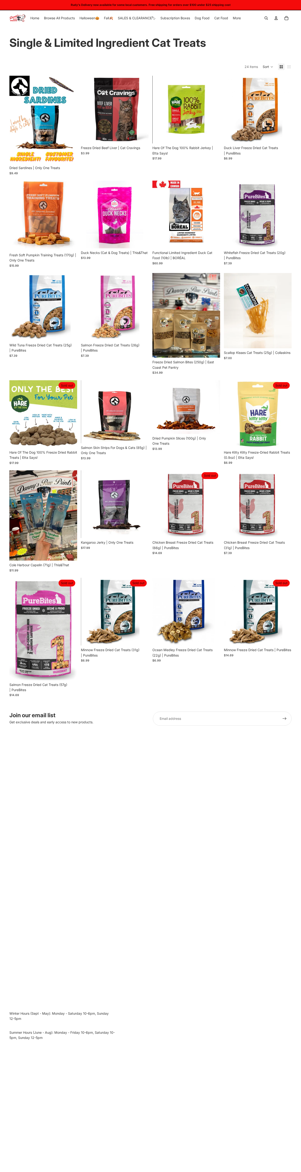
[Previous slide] (16, 120)
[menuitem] (236, 18)
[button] (268, 67)
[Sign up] (284, 719)
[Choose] (70, 156)
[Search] (266, 18)
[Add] (141, 136)
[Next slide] (70, 120)
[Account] (276, 18)
